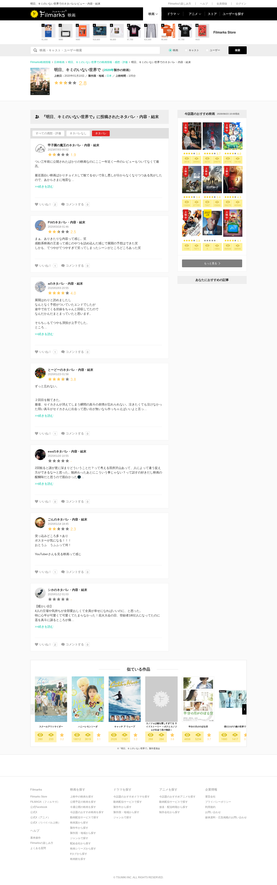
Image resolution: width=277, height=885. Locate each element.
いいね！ (45, 204)
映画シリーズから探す (83, 848)
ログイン (241, 3)
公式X (33, 812)
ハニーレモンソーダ (88, 726)
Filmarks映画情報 (40, 62)
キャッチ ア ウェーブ (124, 726)
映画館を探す (78, 859)
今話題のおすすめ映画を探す (87, 812)
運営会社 (210, 796)
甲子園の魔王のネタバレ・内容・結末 (73, 145)
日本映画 (59, 62)
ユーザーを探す (233, 14)
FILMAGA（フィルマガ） (45, 801)
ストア (212, 14)
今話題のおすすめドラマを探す (131, 796)
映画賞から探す (79, 822)
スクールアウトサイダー (51, 726)
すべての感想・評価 (48, 133)
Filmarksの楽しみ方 (179, 3)
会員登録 (222, 3)
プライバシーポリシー (218, 801)
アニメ (193, 14)
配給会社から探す (80, 843)
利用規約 (210, 807)
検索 (237, 50)
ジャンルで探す (79, 838)
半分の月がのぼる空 (198, 726)
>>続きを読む (44, 186)
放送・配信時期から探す (173, 807)
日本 (109, 75)
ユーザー (215, 50)
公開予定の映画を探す (83, 801)
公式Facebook (38, 807)
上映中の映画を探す (81, 796)
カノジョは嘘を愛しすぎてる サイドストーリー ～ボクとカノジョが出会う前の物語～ (161, 726)
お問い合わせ (213, 812)
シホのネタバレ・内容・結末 (67, 590)
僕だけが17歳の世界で (235, 726)
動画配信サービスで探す (84, 817)
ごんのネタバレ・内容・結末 (67, 519)
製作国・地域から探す (83, 833)
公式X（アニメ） (40, 817)
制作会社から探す (169, 812)
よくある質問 (38, 848)
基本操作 (35, 837)
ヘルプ (204, 3)
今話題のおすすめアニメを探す (177, 796)
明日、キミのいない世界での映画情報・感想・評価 (98, 62)
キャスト (194, 50)
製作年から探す (79, 827)
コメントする (75, 204)
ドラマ (171, 14)
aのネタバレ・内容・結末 (65, 283)
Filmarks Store (38, 796)
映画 (151, 14)
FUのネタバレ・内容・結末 (66, 222)
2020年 (109, 70)
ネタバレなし (78, 133)
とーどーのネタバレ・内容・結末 (70, 369)
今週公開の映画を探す (83, 807)
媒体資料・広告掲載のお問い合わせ (226, 817)
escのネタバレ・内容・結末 (67, 451)
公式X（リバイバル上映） (45, 822)
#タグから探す (78, 853)
